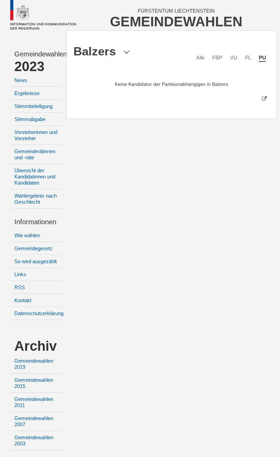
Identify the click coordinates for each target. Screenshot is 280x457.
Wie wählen (27, 235)
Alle (200, 58)
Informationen (35, 222)
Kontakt (22, 300)
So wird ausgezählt (35, 261)
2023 (29, 66)
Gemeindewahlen (38, 54)
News (20, 80)
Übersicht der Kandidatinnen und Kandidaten (34, 176)
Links (20, 274)
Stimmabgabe (29, 119)
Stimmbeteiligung (33, 106)
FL (248, 58)
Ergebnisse (27, 93)
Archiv (35, 346)
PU (262, 58)
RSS (19, 287)
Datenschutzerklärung (39, 313)
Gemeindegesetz (33, 248)
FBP (217, 58)
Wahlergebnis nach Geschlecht (35, 199)
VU (233, 58)
